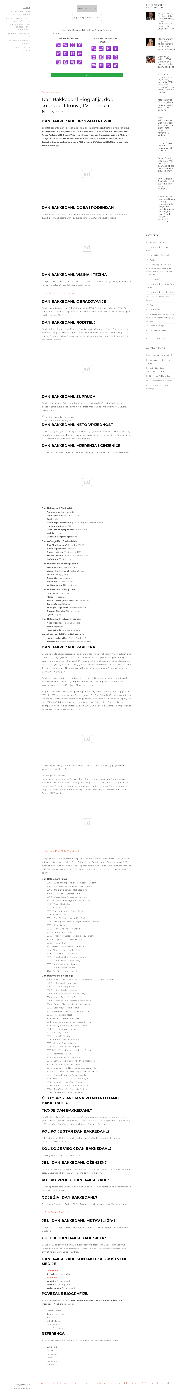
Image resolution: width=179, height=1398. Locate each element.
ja (167, 1383)
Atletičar (153, 260)
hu (50, 1383)
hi (148, 1383)
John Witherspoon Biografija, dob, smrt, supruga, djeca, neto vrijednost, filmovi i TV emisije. (165, 126)
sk (126, 1383)
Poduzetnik (154, 309)
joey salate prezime (57, 1212)
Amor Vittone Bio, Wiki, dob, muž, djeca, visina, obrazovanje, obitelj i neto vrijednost (18, 24)
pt (112, 1383)
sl (130, 1383)
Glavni (26, 7)
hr (152, 1383)
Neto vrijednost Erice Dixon (162, 292)
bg (46, 1383)
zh (83, 1383)
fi (142, 1383)
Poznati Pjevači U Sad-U (18, 35)
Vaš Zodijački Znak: (69, 38)
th (136, 1383)
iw (65, 1383)
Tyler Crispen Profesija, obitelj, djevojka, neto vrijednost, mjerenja (166, 184)
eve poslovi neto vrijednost (159, 381)
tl (132, 1383)
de (97, 1383)
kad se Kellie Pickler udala (158, 376)
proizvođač (154, 279)
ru (119, 1383)
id (68, 1383)
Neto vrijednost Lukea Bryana (158, 249)
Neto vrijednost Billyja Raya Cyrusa (160, 286)
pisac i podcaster (157, 338)
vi (53, 1383)
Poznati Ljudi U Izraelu (159, 255)
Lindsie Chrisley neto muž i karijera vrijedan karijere (166, 147)
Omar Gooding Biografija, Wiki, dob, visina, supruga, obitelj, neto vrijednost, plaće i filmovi (166, 164)
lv (90, 1383)
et (163, 1383)
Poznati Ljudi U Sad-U (51, 92)
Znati (87, 75)
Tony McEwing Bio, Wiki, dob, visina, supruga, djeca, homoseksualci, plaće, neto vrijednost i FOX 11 (166, 22)
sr (123, 1383)
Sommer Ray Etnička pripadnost (19, 42)
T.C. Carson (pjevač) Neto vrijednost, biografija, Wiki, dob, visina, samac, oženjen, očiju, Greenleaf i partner (166, 83)
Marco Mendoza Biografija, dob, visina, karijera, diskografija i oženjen (160, 317)
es (72, 1383)
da (60, 1383)
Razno (152, 305)
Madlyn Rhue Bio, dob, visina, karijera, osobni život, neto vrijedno (165, 105)
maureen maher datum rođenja (157, 387)
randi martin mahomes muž (159, 355)
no (105, 1383)
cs (156, 1383)
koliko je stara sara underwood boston (155, 369)
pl (108, 1383)
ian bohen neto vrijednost (60, 293)
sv (159, 1383)
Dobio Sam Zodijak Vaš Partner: (105, 40)
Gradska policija (156, 326)
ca (79, 1383)
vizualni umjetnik (157, 242)
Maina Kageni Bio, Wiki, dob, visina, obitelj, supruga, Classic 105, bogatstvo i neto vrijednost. (159, 269)
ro (116, 1383)
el (57, 1383)
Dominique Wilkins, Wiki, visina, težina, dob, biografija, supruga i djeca (166, 62)
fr (145, 1383)
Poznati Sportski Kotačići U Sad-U (160, 332)
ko (87, 1383)
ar (38, 1383)
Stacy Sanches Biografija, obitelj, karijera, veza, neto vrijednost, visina (166, 44)
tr (139, 1383)
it (75, 1383)
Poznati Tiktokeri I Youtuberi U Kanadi (20, 12)
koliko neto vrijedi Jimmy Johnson (158, 361)
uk (41, 1383)
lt (93, 1383)
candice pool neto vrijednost (62, 851)
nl (101, 1383)
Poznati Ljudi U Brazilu (22, 49)
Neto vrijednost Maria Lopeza (157, 298)
